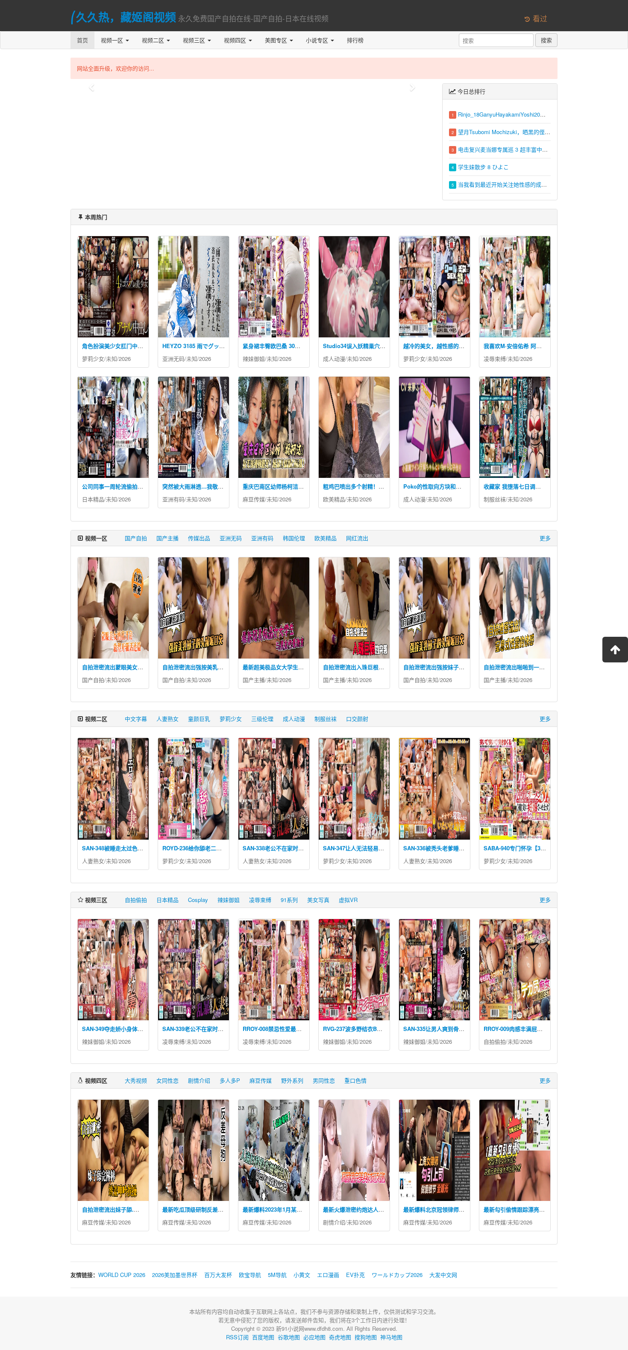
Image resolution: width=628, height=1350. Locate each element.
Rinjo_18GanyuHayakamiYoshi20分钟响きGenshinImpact (529, 114)
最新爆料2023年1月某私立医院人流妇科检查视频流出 (308, 1209)
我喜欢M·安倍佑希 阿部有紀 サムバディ (533, 346)
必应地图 (314, 1337)
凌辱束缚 (495, 358)
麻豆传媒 (254, 499)
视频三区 (195, 40)
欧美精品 (334, 499)
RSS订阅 (237, 1337)
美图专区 (277, 40)
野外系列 (292, 1080)
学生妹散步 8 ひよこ (483, 167)
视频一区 (113, 40)
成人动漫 (334, 358)
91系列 (289, 900)
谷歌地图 (289, 1337)
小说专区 (318, 40)
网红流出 (357, 538)
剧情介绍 (199, 1080)
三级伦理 (262, 719)
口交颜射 (357, 719)
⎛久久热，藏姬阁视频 (123, 17)
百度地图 (263, 1337)
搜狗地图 (366, 1337)
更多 (545, 538)
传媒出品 (199, 538)
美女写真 (318, 900)
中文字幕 (136, 719)
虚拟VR (348, 900)
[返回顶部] (615, 649)
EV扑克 (355, 1275)
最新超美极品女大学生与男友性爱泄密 (290, 667)
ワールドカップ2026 (397, 1275)
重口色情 (355, 1080)
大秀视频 (136, 1080)
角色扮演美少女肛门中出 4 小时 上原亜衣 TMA (140, 346)
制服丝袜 (495, 499)
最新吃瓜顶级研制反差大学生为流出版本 (212, 1209)
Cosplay (198, 900)
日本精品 (93, 499)
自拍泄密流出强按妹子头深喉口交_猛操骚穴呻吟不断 (468, 667)
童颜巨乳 (199, 719)
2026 (125, 358)
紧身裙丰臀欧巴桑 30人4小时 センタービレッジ (302, 346)
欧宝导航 (250, 1275)
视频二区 (154, 40)
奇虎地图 (340, 1337)
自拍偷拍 (136, 900)
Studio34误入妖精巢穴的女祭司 (362, 346)
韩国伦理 (294, 538)
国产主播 (167, 538)
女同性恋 (167, 1080)
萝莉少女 (93, 358)
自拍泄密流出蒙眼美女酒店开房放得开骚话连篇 (140, 667)
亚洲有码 (173, 499)
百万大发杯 (218, 1275)
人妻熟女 (167, 719)
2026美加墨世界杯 (174, 1275)
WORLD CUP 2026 (121, 1275)
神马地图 (391, 1337)
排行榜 (355, 40)
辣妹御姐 (254, 358)
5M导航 (277, 1275)
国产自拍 (136, 538)
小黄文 (301, 1275)
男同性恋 (324, 1080)
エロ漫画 (328, 1275)
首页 (82, 40)
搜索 (546, 40)
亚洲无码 (173, 358)
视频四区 (236, 40)
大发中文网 (443, 1275)
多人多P (230, 1080)
